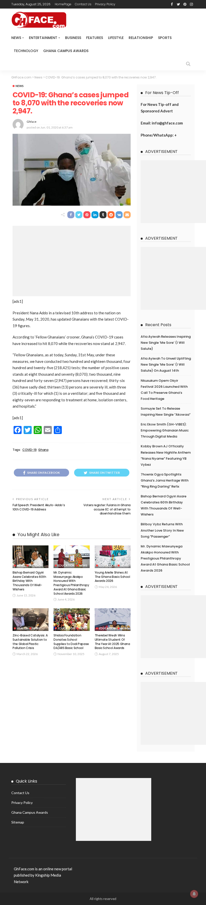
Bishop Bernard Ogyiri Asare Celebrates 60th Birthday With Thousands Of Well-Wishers (29, 580)
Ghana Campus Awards (65, 50)
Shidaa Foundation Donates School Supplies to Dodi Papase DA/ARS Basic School (71, 641)
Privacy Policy (105, 4)
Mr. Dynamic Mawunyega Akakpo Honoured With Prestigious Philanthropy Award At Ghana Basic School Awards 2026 (71, 583)
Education (66, 565)
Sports (165, 37)
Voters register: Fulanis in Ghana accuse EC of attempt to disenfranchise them (107, 509)
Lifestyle (116, 37)
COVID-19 (29, 450)
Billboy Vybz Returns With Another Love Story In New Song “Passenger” (162, 530)
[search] (188, 63)
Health (22, 628)
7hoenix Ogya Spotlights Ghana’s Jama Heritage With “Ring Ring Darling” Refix (164, 480)
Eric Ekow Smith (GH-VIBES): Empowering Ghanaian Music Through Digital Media (165, 430)
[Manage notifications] (194, 894)
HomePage (63, 4)
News (16, 37)
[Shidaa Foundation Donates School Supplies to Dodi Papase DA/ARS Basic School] (71, 619)
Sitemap (17, 822)
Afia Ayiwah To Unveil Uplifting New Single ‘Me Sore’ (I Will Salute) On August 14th (166, 364)
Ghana (43, 450)
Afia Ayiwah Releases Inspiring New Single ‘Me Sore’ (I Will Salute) (166, 342)
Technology (26, 50)
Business (73, 37)
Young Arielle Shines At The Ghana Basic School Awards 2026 (112, 576)
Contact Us (83, 4)
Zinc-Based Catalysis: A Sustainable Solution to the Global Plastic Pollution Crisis (30, 641)
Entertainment (43, 37)
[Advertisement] (72, 261)
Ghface (31, 121)
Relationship (141, 37)
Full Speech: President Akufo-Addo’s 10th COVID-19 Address (39, 507)
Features (94, 37)
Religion (36, 565)
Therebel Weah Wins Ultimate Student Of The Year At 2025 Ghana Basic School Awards (112, 641)
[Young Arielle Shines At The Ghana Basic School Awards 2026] (113, 556)
